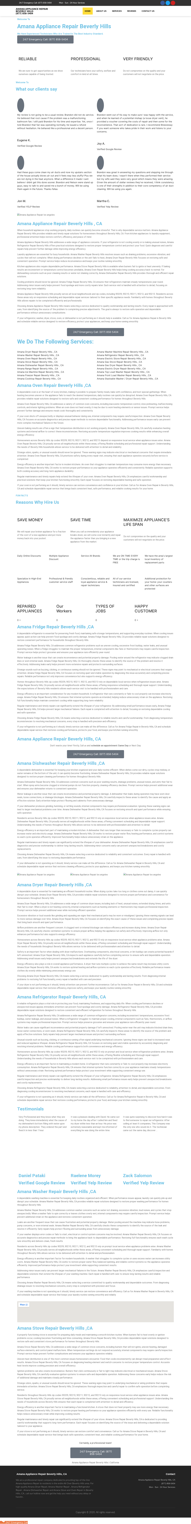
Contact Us (148, 11)
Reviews (131, 11)
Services (117, 11)
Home (88, 11)
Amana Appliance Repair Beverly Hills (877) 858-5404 (32, 11)
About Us (101, 11)
